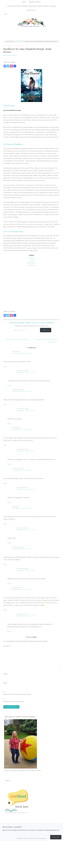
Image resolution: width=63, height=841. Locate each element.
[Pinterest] (34, 30)
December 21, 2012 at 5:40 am (21, 508)
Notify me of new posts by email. (13, 701)
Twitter (31, 260)
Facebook (31, 258)
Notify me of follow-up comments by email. (17, 694)
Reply (5, 366)
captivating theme (32, 838)
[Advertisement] (31, 288)
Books (15, 55)
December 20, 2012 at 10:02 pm (21, 391)
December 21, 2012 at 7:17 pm (26, 570)
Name (5, 674)
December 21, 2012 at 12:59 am (21, 429)
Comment (7, 646)
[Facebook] (23, 30)
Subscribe (45, 330)
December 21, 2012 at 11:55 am (26, 489)
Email (5, 683)
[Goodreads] (31, 30)
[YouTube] (42, 30)
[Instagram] (27, 30)
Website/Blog (31, 263)
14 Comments (22, 45)
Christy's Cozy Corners (31, 22)
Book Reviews (7, 55)
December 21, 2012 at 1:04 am (26, 372)
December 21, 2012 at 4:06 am (21, 470)
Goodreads (31, 265)
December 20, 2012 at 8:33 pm (21, 353)
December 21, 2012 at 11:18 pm (26, 615)
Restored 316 (42, 838)
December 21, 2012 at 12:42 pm (21, 548)
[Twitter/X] (38, 30)
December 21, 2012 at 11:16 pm (21, 589)
